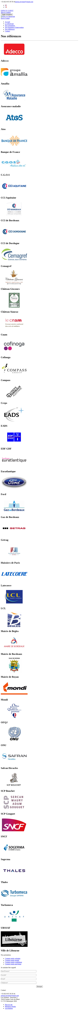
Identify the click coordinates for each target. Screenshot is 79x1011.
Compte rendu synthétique (13, 962)
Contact (7, 31)
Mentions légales (10, 1006)
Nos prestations (10, 25)
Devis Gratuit (5, 18)
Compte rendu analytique (13, 964)
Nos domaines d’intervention (14, 27)
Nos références (10, 29)
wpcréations (9, 1008)
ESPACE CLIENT (7, 10)
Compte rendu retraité (12, 960)
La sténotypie (9, 24)
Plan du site (8, 1005)
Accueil (7, 22)
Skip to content (6, 12)
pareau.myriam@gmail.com (24, 2)
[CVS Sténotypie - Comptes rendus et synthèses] (8, 16)
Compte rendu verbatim (12, 958)
